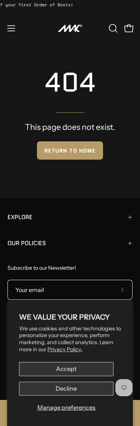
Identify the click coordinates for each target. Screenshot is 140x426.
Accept (66, 368)
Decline (66, 388)
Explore (19, 217)
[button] (112, 28)
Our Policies (26, 243)
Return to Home (70, 150)
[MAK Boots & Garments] (70, 28)
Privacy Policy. (65, 349)
